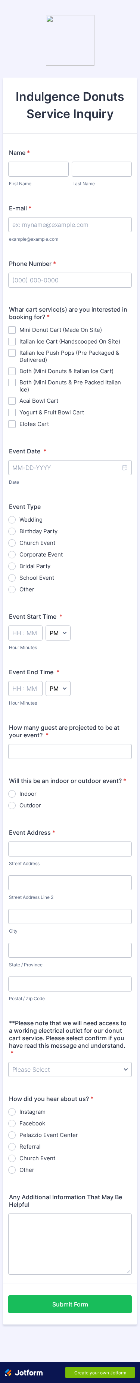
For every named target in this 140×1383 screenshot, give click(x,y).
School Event (36, 577)
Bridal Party (34, 566)
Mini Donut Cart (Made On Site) (60, 329)
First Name (20, 183)
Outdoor (30, 805)
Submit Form (70, 1304)
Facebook (32, 1123)
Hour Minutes (23, 647)
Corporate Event (41, 554)
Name (19, 152)
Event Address (32, 832)
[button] (124, 467)
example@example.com (33, 239)
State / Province (26, 965)
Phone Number (32, 263)
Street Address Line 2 (31, 897)
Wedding (31, 519)
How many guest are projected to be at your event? (64, 731)
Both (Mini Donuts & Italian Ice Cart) (66, 371)
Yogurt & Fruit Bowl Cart (51, 412)
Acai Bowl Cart (38, 400)
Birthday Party (38, 531)
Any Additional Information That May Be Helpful (65, 1200)
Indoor (28, 793)
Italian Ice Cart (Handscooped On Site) (69, 341)
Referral (30, 1146)
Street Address (24, 863)
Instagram (32, 1111)
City (13, 931)
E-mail (20, 208)
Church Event (37, 542)
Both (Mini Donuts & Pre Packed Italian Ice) (70, 386)
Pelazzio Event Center (48, 1134)
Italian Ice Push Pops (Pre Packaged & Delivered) (69, 356)
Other (26, 589)
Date (14, 482)
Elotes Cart (34, 424)
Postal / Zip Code (27, 998)
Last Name (83, 183)
